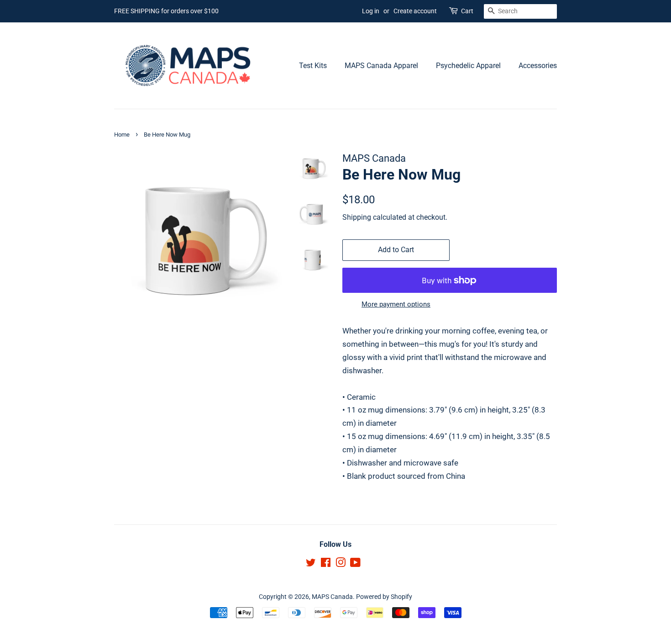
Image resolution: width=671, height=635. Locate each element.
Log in (370, 11)
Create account (415, 11)
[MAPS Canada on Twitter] (311, 564)
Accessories (538, 65)
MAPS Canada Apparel (381, 65)
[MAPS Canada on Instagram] (341, 564)
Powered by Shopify (384, 597)
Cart (467, 11)
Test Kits (313, 65)
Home (122, 134)
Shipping (356, 217)
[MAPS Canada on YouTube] (355, 564)
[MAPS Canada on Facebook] (325, 564)
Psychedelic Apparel (468, 65)
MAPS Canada (332, 597)
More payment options (396, 304)
